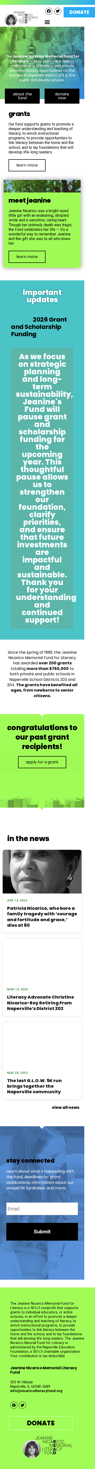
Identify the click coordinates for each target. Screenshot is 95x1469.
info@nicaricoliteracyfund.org (36, 1391)
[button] (47, 22)
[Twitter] (57, 11)
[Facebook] (48, 11)
